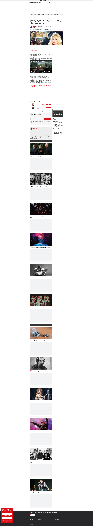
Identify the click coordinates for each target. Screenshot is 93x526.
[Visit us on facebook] (49, 2)
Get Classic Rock (56, 14)
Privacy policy (56, 517)
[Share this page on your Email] (34, 27)
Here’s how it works (50, 29)
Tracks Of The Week (49, 14)
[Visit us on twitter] (50, 2)
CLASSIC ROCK (44, 0)
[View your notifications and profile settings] (60, 2)
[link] (32, 104)
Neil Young (31, 79)
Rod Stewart (48, 78)
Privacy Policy (9, 520)
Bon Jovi (39, 78)
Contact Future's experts (41, 517)
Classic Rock (42, 26)
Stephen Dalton (39, 26)
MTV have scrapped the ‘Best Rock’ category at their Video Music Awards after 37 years (58, 129)
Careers (47, 519)
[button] (62, 2)
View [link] (48, 104)
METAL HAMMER (49, 0)
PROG (52, 0)
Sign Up (7, 517)
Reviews (35, 26)
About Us (31, 517)
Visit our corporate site (54, 512)
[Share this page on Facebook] (30, 27)
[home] (30, 4)
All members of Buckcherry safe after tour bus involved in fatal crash (58, 119)
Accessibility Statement (41, 519)
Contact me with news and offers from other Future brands (7, 515)
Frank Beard (43, 14)
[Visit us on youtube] (53, 2)
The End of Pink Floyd (37, 14)
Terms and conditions (49, 517)
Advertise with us (57, 519)
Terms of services (40, 120)
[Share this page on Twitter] (31, 27)
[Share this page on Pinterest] (32, 27)
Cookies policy (31, 519)
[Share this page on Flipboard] (33, 27)
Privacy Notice (33, 121)
